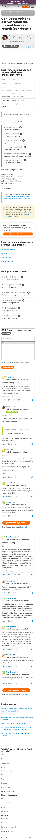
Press (3, 807)
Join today (24, 527)
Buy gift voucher (6, 787)
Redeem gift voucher (7, 791)
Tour (2, 754)
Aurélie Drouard (13, 38)
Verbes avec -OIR (7, 262)
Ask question (8, 367)
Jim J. (8, 450)
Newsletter (4, 783)
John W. (9, 483)
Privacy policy (6, 837)
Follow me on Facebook (8, 827)
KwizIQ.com (4, 818)
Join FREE (26, 6)
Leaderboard (5, 759)
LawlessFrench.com (7, 823)
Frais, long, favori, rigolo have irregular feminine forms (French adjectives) (17, 710)
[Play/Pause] (20, 127)
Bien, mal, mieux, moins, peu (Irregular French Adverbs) (16, 734)
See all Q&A (6, 333)
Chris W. (9, 581)
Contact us (4, 811)
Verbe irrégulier (6, 258)
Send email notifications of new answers (16, 362)
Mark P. (9, 377)
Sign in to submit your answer (16, 523)
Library (11, 11)
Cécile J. (9, 407)
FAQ (2, 798)
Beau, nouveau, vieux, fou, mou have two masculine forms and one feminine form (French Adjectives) (17, 717)
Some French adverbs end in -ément (13, 723)
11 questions (30, 46)
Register (3, 774)
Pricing (3, 767)
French (5, 11)
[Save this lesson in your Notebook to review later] (10, 46)
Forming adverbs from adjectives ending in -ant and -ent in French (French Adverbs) (16, 728)
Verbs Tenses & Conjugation (23, 11)
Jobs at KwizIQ (5, 803)
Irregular (4, 254)
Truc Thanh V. (11, 537)
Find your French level (18, 234)
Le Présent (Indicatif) (8, 250)
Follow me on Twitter (7, 831)
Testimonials (5, 763)
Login (3, 779)
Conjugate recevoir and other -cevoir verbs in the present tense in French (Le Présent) (17, 198)
